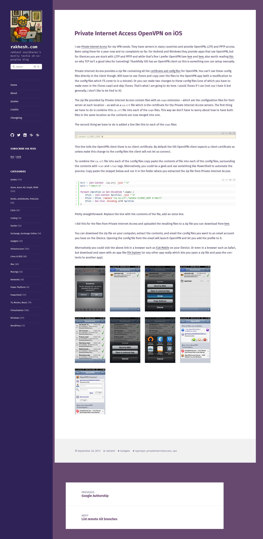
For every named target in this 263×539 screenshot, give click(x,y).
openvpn (140, 450)
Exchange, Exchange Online (24, 233)
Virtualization (17, 310)
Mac (12, 264)
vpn (175, 450)
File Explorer (134, 252)
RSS (12, 157)
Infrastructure (17, 249)
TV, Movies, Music (19, 302)
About (14, 93)
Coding (14, 218)
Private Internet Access (94, 46)
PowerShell (16, 295)
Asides (14, 179)
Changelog (16, 117)
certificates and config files (166, 71)
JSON (18, 157)
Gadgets (14, 241)
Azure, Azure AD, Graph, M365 (24, 187)
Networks (15, 279)
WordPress (16, 325)
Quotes (14, 101)
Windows (15, 318)
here (189, 56)
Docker (14, 225)
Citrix (13, 210)
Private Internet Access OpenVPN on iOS (128, 33)
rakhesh (110, 450)
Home (14, 84)
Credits (14, 109)
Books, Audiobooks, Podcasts (25, 199)
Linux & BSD (16, 256)
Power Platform (18, 287)
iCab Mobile (162, 247)
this (231, 56)
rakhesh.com (24, 47)
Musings (14, 272)
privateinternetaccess (159, 450)
